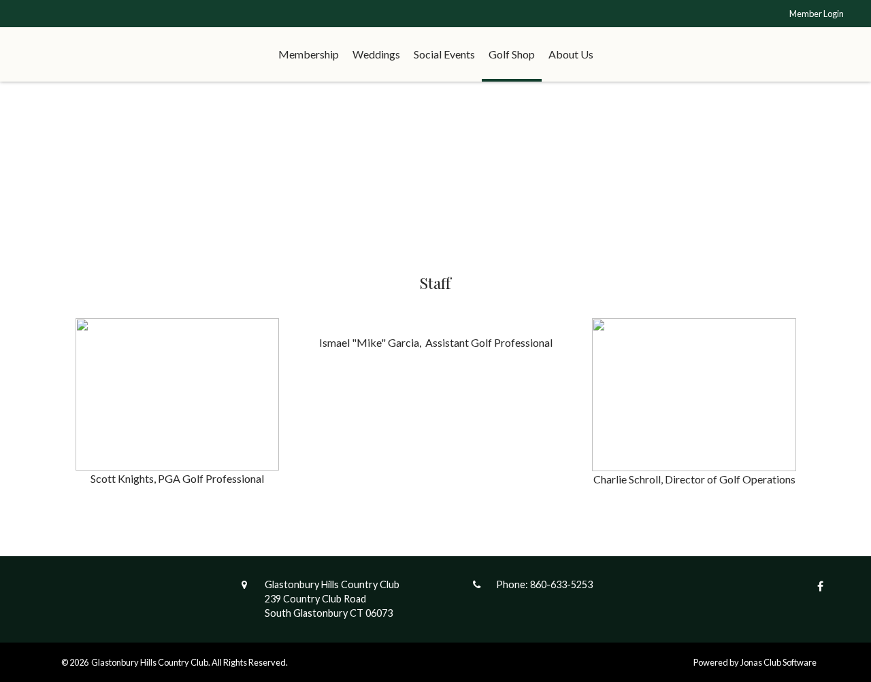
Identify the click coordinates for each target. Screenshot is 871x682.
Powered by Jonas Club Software (755, 662)
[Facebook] (816, 585)
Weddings (376, 54)
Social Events (444, 54)
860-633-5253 (561, 584)
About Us (570, 54)
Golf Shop (512, 54)
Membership (308, 54)
